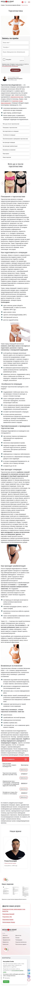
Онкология (5, 935)
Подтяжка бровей (8, 914)
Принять (6, 981)
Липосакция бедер (8, 922)
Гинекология (5, 944)
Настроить (7, 978)
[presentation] (3, 183)
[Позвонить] (22, 2)
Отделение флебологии (20, 942)
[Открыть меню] (29, 2)
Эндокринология (6, 939)
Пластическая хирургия (20, 944)
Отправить (15, 70)
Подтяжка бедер (7, 919)
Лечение (17, 937)
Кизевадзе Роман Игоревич (15, 78)
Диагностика (18, 935)
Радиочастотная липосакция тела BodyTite (13, 910)
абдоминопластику (17, 97)
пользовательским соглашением (10, 66)
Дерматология (6, 937)
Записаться (23, 769)
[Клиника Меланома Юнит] (7, 2)
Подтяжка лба (7, 917)
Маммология (6, 942)
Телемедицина (18, 939)
